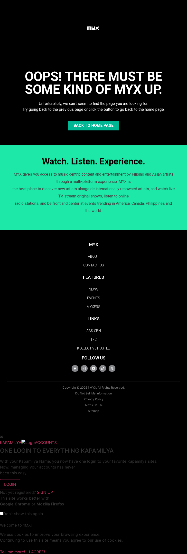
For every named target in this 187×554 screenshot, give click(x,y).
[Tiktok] (102, 368)
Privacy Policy (93, 399)
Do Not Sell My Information (93, 393)
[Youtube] (93, 368)
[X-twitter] (112, 368)
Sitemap (93, 411)
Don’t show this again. (23, 514)
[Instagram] (84, 368)
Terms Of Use (93, 405)
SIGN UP (45, 492)
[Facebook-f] (75, 368)
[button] (78, 27)
